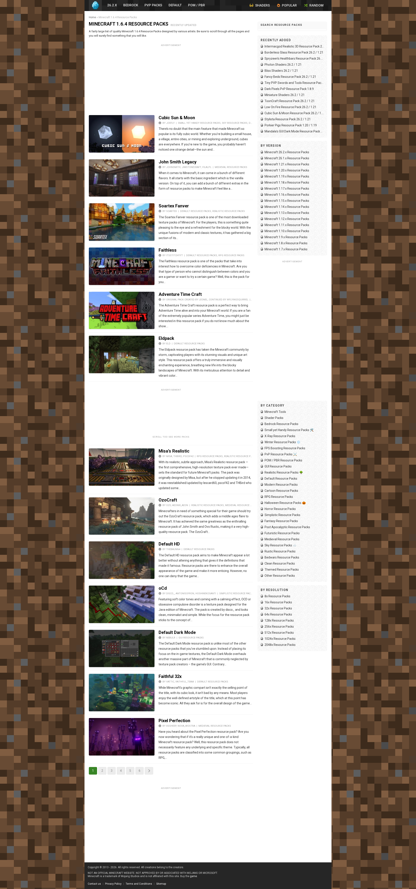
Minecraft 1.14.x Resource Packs (287, 206)
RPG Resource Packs (231, 255)
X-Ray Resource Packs (280, 436)
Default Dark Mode (177, 632)
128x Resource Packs (279, 620)
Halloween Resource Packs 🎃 (285, 503)
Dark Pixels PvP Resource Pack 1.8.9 (289, 89)
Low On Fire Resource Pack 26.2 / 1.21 (290, 107)
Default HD (169, 544)
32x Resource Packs (278, 608)
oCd (163, 588)
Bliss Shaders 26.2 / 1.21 (281, 70)
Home (92, 17)
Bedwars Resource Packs (282, 557)
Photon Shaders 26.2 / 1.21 (283, 64)
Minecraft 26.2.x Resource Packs (287, 152)
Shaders (262, 5)
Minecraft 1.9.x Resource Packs (286, 237)
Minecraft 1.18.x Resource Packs (287, 182)
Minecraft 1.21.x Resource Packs (287, 164)
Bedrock (130, 5)
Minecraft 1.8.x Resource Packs (286, 243)
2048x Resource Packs (280, 644)
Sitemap (161, 883)
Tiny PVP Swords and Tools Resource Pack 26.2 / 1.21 (294, 83)
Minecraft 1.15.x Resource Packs (287, 200)
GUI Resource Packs (191, 637)
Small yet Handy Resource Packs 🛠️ (289, 430)
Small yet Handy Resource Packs (199, 123)
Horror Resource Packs (280, 509)
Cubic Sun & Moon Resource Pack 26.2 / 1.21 (294, 113)
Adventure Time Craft (180, 294)
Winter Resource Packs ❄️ (282, 442)
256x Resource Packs (279, 626)
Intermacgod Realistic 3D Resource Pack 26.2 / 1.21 (294, 46)
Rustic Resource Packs (280, 551)
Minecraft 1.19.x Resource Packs (287, 176)
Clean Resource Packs (280, 563)
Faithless (168, 250)
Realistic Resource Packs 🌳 (284, 472)
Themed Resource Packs (282, 569)
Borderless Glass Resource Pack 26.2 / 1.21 (294, 52)
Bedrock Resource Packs (281, 424)
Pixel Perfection (174, 720)
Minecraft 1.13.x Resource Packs (287, 213)
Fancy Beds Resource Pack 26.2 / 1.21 (290, 76)
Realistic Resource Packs (228, 211)
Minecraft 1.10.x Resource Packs (287, 231)
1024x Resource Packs (280, 638)
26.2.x (112, 5)
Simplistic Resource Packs (236, 593)
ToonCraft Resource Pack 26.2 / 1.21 (290, 101)
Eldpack (166, 338)
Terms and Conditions (139, 883)
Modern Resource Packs (281, 484)
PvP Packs (153, 5)
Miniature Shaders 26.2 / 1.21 (285, 95)
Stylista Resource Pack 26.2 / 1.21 (288, 119)
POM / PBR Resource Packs (283, 460)
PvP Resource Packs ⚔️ (281, 454)
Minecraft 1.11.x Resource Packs (287, 225)
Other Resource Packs (280, 575)
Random (316, 5)
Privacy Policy (113, 883)
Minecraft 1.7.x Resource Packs (286, 249)
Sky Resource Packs (234, 123)
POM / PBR (196, 5)
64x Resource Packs (278, 614)
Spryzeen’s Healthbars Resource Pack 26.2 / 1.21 (294, 58)
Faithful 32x (170, 676)
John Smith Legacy (178, 161)
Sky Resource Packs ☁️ (280, 545)
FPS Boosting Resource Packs (285, 448)
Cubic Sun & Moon (177, 117)
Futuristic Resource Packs (282, 533)
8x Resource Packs (277, 596)
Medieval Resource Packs (231, 167)
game (193, 876)
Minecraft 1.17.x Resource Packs (287, 188)
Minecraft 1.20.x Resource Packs (287, 170)
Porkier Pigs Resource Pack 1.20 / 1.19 (291, 125)
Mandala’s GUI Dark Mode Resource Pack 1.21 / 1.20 (294, 131)
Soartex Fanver (174, 205)
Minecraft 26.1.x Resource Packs (287, 158)
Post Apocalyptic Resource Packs (287, 527)
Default (175, 5)
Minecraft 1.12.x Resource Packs (287, 219)
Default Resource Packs (195, 211)
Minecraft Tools (275, 412)
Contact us (94, 883)
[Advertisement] (171, 78)
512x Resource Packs (279, 632)
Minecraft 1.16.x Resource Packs (287, 194)
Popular (289, 5)
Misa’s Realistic (174, 451)
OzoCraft (168, 500)
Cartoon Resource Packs (281, 490)
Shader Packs (274, 418)
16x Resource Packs (278, 602)
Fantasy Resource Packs (281, 521)
